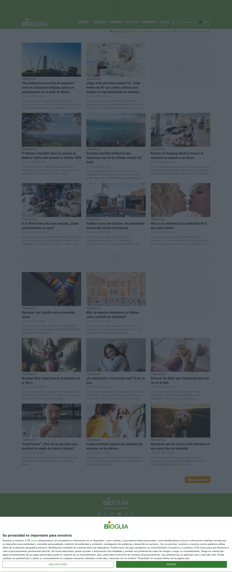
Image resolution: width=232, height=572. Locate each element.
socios (34, 540)
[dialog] (116, 544)
